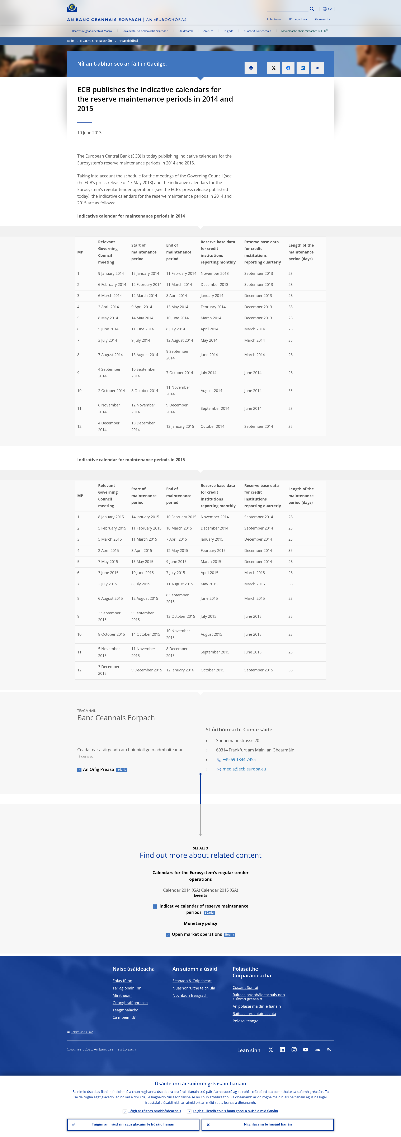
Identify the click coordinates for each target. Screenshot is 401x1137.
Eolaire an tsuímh (82, 1032)
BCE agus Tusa (298, 19)
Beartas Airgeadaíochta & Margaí (92, 31)
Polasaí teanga (245, 1021)
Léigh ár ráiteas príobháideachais (154, 1111)
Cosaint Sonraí (245, 988)
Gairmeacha (322, 19)
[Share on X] (273, 68)
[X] (271, 1050)
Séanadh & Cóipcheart (192, 981)
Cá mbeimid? (124, 1018)
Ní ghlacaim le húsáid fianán (268, 1124)
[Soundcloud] (317, 1050)
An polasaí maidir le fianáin (257, 1006)
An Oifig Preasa (98, 770)
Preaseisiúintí (128, 40)
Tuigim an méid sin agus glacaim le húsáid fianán (133, 1124)
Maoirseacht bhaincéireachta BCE (302, 31)
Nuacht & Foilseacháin (257, 31)
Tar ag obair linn (127, 988)
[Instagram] (294, 1050)
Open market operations (197, 935)
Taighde (228, 31)
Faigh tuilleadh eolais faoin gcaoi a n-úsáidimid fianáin (235, 1111)
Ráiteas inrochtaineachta (254, 1014)
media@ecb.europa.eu (244, 769)
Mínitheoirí (122, 996)
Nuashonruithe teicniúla (194, 988)
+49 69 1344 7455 (239, 760)
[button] (319, 8)
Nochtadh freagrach (190, 996)
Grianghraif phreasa (130, 1003)
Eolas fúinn (274, 19)
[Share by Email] (317, 68)
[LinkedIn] (282, 1050)
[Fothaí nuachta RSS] (329, 1050)
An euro (208, 31)
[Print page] (251, 68)
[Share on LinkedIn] (303, 68)
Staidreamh (186, 31)
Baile (70, 40)
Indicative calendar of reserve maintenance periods (204, 909)
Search (311, 9)
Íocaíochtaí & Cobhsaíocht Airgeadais (145, 31)
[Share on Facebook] (288, 68)
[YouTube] (306, 1050)
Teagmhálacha (125, 1010)
